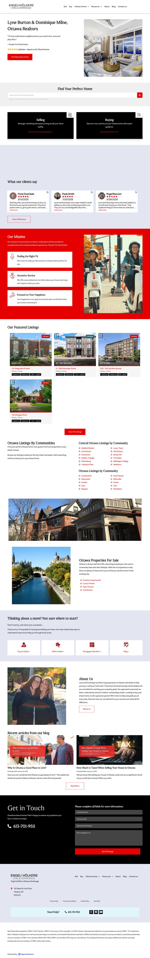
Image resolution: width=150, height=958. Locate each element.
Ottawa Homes (80, 6)
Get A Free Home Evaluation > (40, 132)
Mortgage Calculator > (92, 651)
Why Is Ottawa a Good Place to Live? (27, 767)
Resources (95, 6)
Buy (70, 6)
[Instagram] (91, 912)
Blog (114, 6)
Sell (65, 6)
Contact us (122, 6)
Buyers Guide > (24, 651)
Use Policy (97, 901)
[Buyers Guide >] (23, 644)
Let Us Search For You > (109, 132)
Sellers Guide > (58, 651)
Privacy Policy (54, 901)
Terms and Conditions (69, 901)
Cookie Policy (85, 901)
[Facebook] (96, 912)
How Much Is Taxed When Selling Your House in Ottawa (106, 767)
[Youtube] (101, 912)
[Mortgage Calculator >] (92, 644)
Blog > (126, 651)
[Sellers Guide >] (58, 644)
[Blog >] (126, 644)
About (106, 6)
